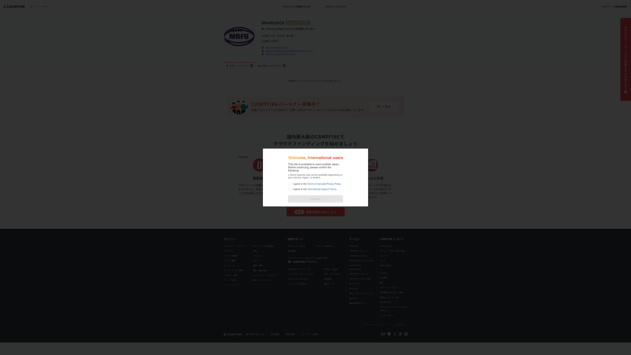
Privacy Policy (334, 183)
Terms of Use (314, 183)
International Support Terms (321, 189)
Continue (315, 198)
